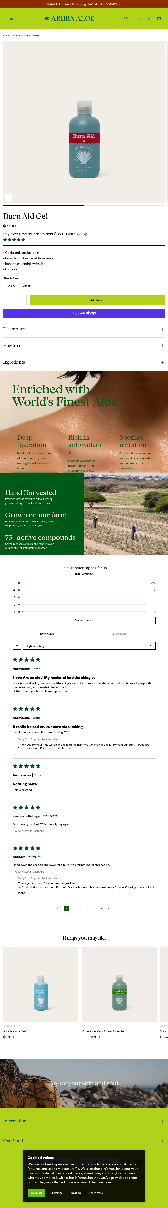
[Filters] (17, 646)
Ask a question (84, 620)
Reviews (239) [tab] (48, 633)
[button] (14, 239)
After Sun (18, 35)
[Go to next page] (109, 908)
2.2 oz (27, 286)
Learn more (96, 1192)
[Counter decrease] (7, 300)
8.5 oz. (11, 286)
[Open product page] (40, 984)
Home (6, 35)
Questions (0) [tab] (119, 633)
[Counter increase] (22, 300)
